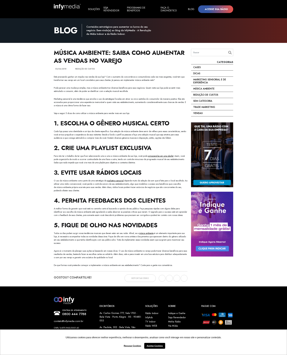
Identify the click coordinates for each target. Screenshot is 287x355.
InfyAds (149, 317)
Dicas (196, 73)
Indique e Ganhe (176, 313)
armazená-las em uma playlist (160, 155)
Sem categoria (202, 101)
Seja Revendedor (111, 9)
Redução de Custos (205, 95)
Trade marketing (204, 107)
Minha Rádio (174, 321)
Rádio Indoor (151, 313)
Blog (191, 9)
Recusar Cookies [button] (132, 346)
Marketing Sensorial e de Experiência (209, 81)
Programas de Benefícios (136, 9)
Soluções (94, 9)
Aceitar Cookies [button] (155, 346)
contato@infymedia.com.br (68, 321)
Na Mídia (173, 326)
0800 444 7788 (74, 314)
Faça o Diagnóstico (169, 9)
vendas (198, 113)
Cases (197, 67)
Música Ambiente (204, 88)
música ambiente (146, 233)
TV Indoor (150, 321)
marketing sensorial (115, 180)
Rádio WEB (151, 326)
